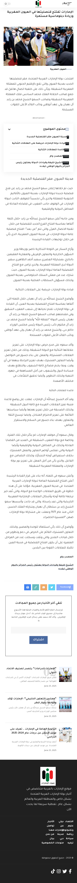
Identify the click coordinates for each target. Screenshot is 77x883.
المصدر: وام (56, 156)
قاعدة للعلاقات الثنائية (51, 150)
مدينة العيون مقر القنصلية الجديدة (46, 137)
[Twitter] (65, 871)
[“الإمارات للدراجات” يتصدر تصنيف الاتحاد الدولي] (65, 674)
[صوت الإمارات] (38, 4)
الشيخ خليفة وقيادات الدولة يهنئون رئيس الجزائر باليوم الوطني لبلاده (43, 164)
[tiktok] (53, 871)
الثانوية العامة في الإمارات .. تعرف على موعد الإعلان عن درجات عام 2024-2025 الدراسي (33, 733)
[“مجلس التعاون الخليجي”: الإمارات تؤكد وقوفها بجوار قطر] (65, 704)
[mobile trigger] (70, 3)
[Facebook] (70, 871)
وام (62, 557)
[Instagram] (59, 871)
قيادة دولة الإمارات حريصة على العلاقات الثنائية (38, 143)
